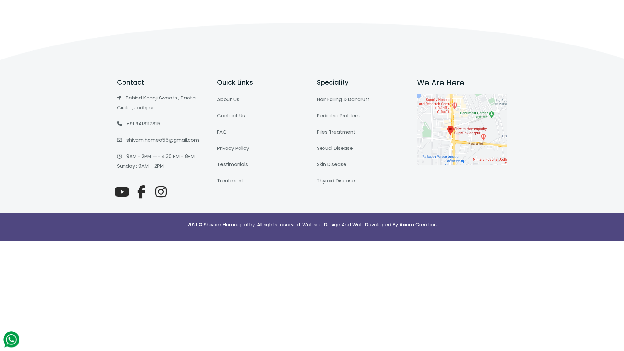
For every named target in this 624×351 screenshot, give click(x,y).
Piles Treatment (336, 131)
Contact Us (231, 115)
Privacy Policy (233, 148)
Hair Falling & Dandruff (343, 99)
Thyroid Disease (336, 180)
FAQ (222, 131)
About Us (228, 99)
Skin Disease (331, 164)
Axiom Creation (418, 224)
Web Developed (371, 224)
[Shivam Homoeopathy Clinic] (122, 192)
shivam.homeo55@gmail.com (162, 139)
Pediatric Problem (338, 115)
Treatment (230, 180)
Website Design (322, 224)
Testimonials (232, 164)
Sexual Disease (335, 148)
